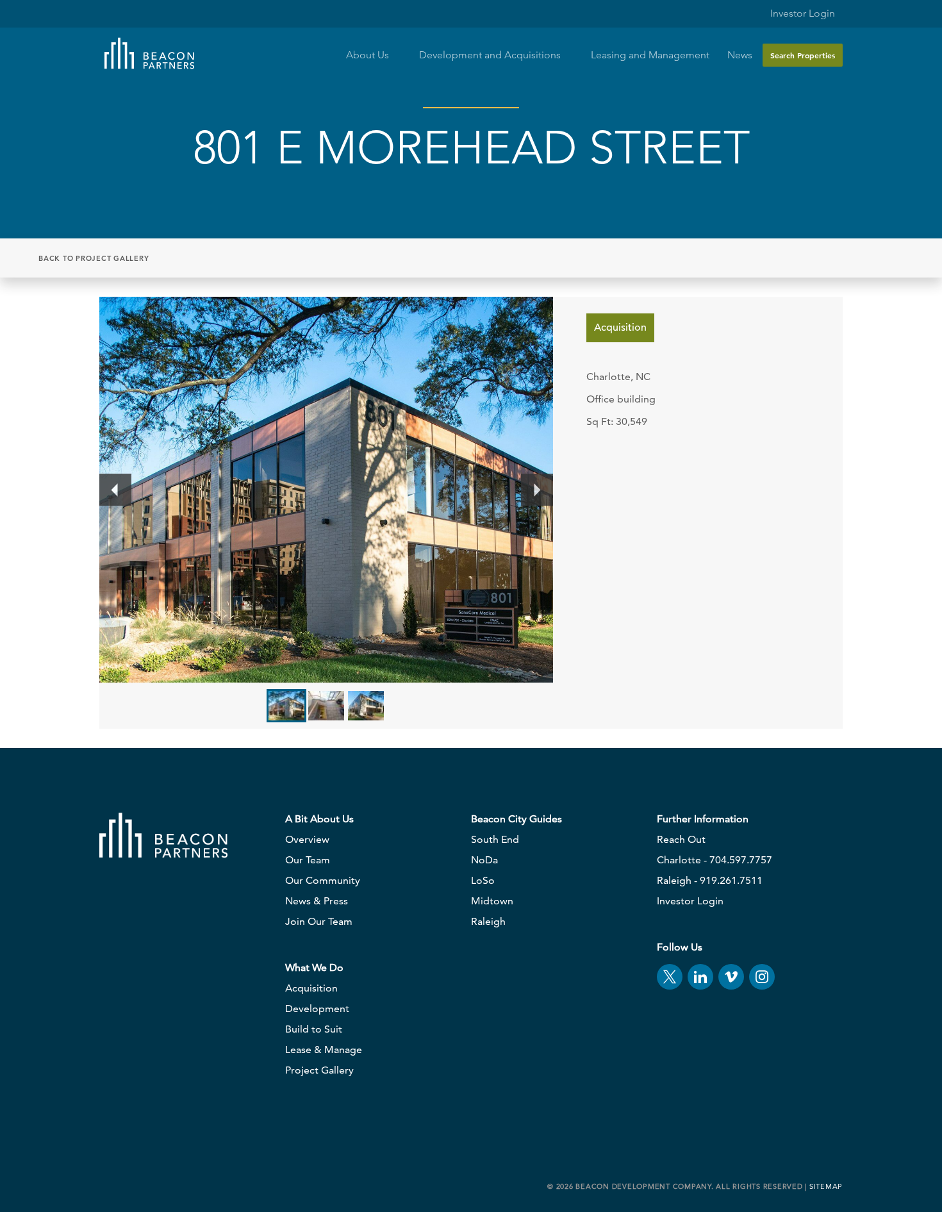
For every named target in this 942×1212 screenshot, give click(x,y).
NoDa (484, 860)
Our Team (307, 860)
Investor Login (801, 13)
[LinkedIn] (700, 977)
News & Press (316, 901)
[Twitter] (669, 977)
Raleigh (488, 921)
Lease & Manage (323, 1049)
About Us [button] (369, 55)
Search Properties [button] (802, 55)
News (739, 55)
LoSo (483, 880)
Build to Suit (313, 1029)
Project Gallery (319, 1070)
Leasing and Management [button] (650, 55)
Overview (307, 839)
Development (317, 1008)
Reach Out (681, 839)
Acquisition (311, 988)
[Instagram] (762, 977)
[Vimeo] (731, 977)
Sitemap (826, 1186)
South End (495, 839)
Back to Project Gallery (93, 258)
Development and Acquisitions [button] (491, 55)
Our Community (322, 880)
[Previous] (115, 490)
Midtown (492, 901)
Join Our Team (318, 921)
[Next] (537, 490)
